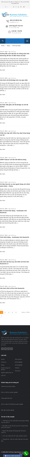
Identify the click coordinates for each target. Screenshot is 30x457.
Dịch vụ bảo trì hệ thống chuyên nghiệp (12, 404)
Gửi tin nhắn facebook (13, 456)
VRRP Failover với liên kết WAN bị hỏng (13, 159)
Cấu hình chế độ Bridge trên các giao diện (14, 80)
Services (3, 362)
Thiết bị (17, 368)
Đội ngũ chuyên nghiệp (7, 410)
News (2, 365)
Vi (5, 6)
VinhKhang (13, 51)
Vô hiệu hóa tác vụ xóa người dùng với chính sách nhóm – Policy (15, 185)
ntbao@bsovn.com (14, 22)
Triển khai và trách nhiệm (8, 386)
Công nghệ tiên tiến (6, 398)
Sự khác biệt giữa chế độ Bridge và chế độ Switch (14, 105)
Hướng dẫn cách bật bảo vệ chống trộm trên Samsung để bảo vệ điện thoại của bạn (14, 54)
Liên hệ (3, 375)
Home (3, 359)
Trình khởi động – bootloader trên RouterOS (14, 237)
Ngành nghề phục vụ (7, 372)
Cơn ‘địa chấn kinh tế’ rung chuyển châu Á (14, 436)
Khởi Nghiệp (18, 362)
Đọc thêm (2, 70)
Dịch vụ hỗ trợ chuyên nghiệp (9, 392)
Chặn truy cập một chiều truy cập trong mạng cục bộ (15, 134)
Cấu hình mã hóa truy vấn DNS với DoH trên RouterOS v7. (14, 263)
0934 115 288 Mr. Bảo (16, 20)
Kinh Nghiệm (18, 365)
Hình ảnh (17, 370)
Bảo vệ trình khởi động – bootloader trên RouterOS (13, 211)
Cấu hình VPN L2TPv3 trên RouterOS (12, 288)
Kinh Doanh (18, 359)
